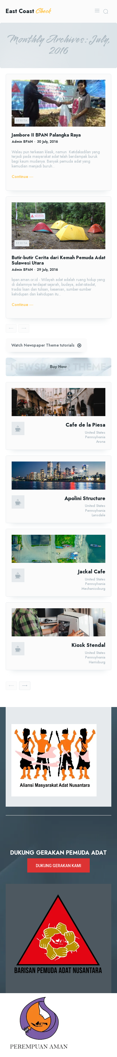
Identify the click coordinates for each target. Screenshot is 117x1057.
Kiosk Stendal (88, 645)
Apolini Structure (84, 498)
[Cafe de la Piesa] (58, 402)
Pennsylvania (95, 437)
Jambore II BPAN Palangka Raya (46, 135)
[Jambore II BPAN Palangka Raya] (58, 103)
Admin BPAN (22, 141)
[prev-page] (11, 328)
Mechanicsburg (93, 589)
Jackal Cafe (91, 571)
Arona (100, 442)
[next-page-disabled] (23, 328)
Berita (22, 120)
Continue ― (22, 176)
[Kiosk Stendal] (58, 622)
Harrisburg (97, 662)
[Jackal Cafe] (58, 549)
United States (95, 433)
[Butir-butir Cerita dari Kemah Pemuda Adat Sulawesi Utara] (58, 225)
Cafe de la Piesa (85, 425)
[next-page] (24, 685)
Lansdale (98, 515)
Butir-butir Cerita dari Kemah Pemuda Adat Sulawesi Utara (58, 260)
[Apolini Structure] (58, 476)
